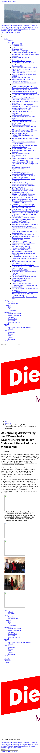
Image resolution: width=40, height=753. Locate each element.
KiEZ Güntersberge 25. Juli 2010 (22, 209)
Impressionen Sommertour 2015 (21, 108)
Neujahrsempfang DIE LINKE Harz (22, 79)
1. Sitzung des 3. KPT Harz (20, 241)
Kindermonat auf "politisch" (20, 133)
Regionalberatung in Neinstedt (21, 125)
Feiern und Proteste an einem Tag (22, 120)
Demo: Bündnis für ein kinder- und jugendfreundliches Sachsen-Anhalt (22, 189)
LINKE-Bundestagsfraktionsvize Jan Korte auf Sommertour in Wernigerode (24, 68)
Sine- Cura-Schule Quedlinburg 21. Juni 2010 (25, 211)
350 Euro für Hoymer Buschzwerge (22, 131)
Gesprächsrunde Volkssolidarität (21, 283)
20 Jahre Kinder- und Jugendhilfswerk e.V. (24, 256)
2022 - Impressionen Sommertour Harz (19, 327)
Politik (6, 39)
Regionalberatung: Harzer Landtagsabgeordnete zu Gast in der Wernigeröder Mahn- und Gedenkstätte (23, 183)
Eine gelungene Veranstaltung (20, 57)
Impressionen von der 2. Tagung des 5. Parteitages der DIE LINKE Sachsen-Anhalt (25, 105)
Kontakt (10, 334)
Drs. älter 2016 (12, 319)
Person (6, 300)
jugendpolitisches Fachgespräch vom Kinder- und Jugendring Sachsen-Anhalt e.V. (25, 225)
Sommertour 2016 (17, 66)
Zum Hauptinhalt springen (8, 1)
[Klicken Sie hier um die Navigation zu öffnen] (1, 36)
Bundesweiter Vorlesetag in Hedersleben (24, 83)
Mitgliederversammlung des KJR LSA (23, 243)
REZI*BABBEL (17, 282)
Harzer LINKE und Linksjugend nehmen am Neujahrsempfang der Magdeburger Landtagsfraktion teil (25, 293)
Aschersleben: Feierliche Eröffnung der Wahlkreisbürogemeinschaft (23, 176)
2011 (9, 307)
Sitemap (10, 337)
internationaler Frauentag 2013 (21, 167)
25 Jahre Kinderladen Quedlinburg (22, 61)
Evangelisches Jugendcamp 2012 (21, 192)
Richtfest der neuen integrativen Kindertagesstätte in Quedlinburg (21, 245)
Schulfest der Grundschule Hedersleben (23, 194)
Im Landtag (7, 312)
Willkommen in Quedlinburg (20, 115)
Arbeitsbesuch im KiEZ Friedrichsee (22, 197)
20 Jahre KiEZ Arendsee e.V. (20, 172)
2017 (13, 47)
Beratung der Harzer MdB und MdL (22, 196)
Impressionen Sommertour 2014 (21, 148)
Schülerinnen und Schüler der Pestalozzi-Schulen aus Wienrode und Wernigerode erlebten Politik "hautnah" (24, 219)
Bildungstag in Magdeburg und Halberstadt (24, 130)
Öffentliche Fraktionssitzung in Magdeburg (24, 52)
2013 (13, 157)
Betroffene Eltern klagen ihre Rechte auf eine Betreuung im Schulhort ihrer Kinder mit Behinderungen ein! (25, 214)
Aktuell (10, 40)
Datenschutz (11, 332)
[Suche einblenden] (1, 34)
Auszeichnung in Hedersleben (21, 222)
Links (6, 341)
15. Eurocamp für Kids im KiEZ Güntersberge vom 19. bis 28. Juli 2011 (25, 267)
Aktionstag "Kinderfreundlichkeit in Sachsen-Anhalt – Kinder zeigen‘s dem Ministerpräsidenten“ (25, 237)
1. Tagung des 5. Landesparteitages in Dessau (25, 94)
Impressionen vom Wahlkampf (21, 77)
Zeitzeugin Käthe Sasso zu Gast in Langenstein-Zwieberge (22, 201)
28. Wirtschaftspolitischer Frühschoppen (23, 91)
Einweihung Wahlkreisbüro (20, 270)
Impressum (11, 339)
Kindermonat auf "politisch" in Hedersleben (25, 138)
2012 (13, 170)
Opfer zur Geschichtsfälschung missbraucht (24, 93)
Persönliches (12, 302)
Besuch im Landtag (14, 322)
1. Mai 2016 (15, 76)
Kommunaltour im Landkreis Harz (22, 248)
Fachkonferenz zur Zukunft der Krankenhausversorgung (21, 154)
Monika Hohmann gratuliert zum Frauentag (24, 199)
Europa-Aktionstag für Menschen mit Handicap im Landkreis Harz (23, 98)
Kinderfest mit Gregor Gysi (20, 51)
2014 (13, 140)
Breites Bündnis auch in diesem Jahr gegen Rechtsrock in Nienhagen (24, 146)
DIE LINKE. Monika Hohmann (10, 32)
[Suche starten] (19, 344)
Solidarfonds (12, 310)
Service (6, 330)
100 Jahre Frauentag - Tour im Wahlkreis (24, 276)
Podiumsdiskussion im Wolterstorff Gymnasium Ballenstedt (22, 279)
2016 (13, 59)
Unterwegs (7, 305)
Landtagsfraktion (13, 303)
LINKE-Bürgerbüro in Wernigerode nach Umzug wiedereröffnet (24, 71)
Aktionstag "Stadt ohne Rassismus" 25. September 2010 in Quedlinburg (23, 206)
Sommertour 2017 (17, 49)
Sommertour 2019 (17, 45)
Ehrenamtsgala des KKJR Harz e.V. (22, 174)
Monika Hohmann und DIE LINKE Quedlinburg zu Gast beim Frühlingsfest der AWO (25, 163)
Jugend (6, 324)
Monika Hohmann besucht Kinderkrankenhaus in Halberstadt (22, 250)
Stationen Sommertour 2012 (20, 187)
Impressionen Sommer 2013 (20, 169)
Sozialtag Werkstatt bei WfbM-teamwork (24, 74)
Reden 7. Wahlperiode (14, 315)
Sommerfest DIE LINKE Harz (21, 110)
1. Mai (14, 96)
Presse (6, 325)
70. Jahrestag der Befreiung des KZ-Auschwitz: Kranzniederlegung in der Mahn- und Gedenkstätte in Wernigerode (25, 87)
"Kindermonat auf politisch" (20, 81)
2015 (13, 84)
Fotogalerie (11, 42)
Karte (9, 335)
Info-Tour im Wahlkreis (19, 275)
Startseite (7, 659)
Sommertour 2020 (17, 44)
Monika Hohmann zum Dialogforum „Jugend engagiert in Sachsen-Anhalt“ (25, 159)
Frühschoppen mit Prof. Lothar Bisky (23, 204)
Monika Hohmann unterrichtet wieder (23, 234)
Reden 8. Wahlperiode (14, 314)
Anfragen (11, 317)
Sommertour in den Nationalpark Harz (23, 265)
